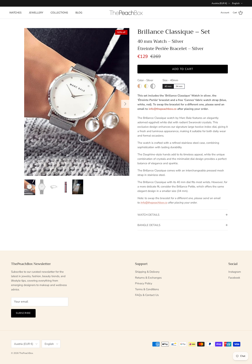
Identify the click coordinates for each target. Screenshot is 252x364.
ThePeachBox (26, 353)
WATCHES (15, 12)
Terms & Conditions (147, 289)
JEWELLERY (36, 12)
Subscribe (23, 313)
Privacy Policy (143, 283)
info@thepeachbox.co (163, 109)
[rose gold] (139, 86)
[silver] (153, 86)
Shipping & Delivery (147, 272)
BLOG (78, 12)
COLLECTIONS (59, 12)
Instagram (234, 272)
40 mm (168, 86)
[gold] (146, 86)
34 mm (179, 86)
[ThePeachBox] (126, 13)
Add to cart (182, 69)
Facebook (234, 278)
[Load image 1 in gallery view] (76, 102)
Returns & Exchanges (148, 278)
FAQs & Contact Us (147, 295)
